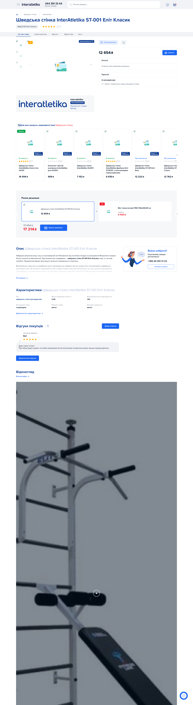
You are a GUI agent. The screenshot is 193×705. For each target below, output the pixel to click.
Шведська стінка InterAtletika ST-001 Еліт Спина (174, 168)
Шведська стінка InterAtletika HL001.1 (85, 167)
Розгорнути (21, 278)
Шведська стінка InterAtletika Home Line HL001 (28, 168)
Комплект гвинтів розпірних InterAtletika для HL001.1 (57, 168)
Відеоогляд (68, 34)
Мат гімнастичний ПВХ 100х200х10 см (134, 208)
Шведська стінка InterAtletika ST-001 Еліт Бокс (145, 168)
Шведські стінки (64, 125)
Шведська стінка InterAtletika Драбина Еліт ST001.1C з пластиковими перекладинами (117, 169)
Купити (171, 53)
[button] (91, 64)
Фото (80, 34)
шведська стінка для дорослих (29, 299)
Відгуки (55, 34)
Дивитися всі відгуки (27, 358)
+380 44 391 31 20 (157, 261)
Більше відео (21, 376)
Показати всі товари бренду (78, 107)
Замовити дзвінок (161, 267)
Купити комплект (56, 228)
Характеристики (40, 34)
